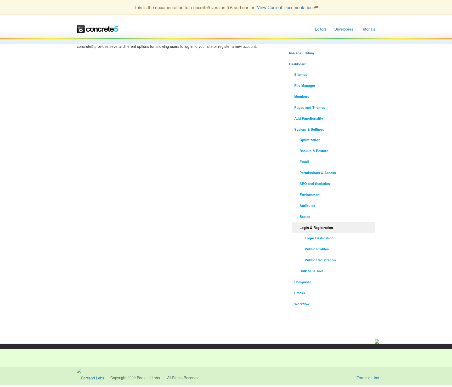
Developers (343, 29)
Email (304, 161)
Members (301, 96)
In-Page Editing (301, 52)
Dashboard (298, 63)
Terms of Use (368, 377)
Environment (310, 194)
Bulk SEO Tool (311, 270)
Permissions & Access (318, 172)
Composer (302, 281)
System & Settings (309, 129)
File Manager (304, 85)
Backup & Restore (314, 150)
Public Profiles (317, 248)
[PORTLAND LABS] (93, 377)
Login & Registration (316, 227)
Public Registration (320, 259)
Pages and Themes (309, 107)
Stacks (299, 292)
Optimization (310, 139)
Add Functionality (308, 118)
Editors (320, 29)
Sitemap (301, 74)
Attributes (307, 205)
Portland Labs (148, 377)
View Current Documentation (285, 7)
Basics (305, 216)
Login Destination (319, 237)
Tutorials (368, 29)
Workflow (301, 303)
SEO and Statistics (315, 183)
